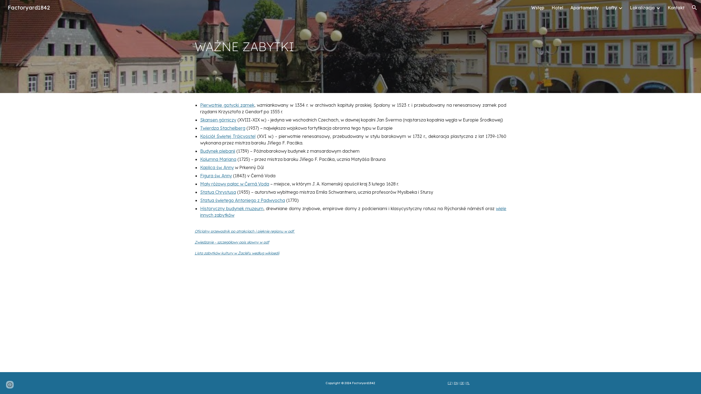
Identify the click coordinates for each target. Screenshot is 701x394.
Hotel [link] (557, 7)
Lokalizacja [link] (642, 7)
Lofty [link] (611, 7)
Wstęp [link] (537, 7)
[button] (694, 7)
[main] (350, 46)
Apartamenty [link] (584, 7)
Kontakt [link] (676, 7)
